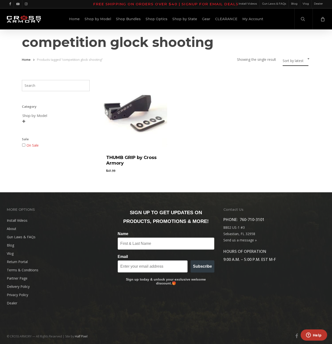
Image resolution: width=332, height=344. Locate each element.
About (11, 228)
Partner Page (17, 278)
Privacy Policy (17, 294)
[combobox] (295, 61)
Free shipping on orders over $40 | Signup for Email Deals (166, 4)
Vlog (10, 253)
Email (123, 257)
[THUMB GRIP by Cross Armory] (133, 114)
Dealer (12, 303)
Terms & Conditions (22, 270)
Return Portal (17, 261)
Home (26, 59)
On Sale (32, 145)
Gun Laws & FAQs (21, 237)
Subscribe (202, 266)
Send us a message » (240, 240)
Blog (10, 245)
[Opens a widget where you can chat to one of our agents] (313, 335)
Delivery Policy (18, 286)
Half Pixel (81, 336)
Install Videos (17, 220)
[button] (118, 174)
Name (123, 234)
